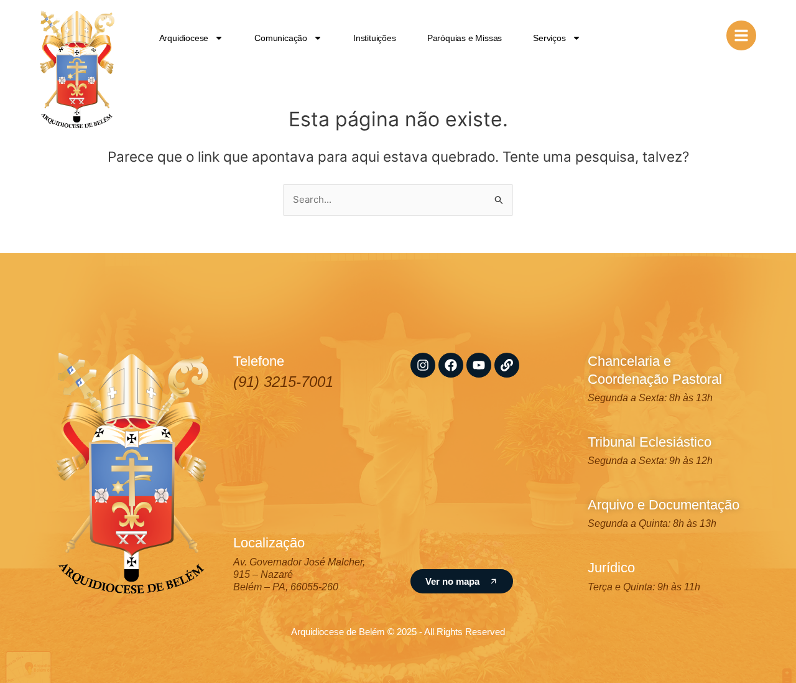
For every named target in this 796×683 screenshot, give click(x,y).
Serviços (549, 38)
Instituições (374, 38)
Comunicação (280, 38)
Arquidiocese (184, 38)
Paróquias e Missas (464, 38)
